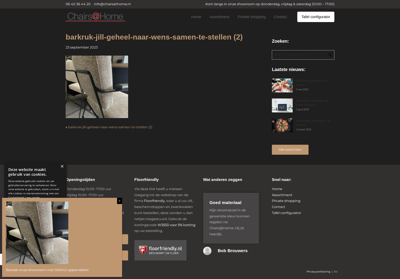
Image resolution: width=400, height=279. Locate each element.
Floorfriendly (154, 201)
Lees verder (32, 197)
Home (196, 17)
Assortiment (219, 17)
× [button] (62, 166)
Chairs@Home (88, 17)
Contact (280, 17)
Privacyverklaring (318, 271)
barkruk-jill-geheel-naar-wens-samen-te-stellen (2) (110, 127)
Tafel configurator (315, 17)
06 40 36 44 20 (78, 4)
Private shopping (252, 17)
